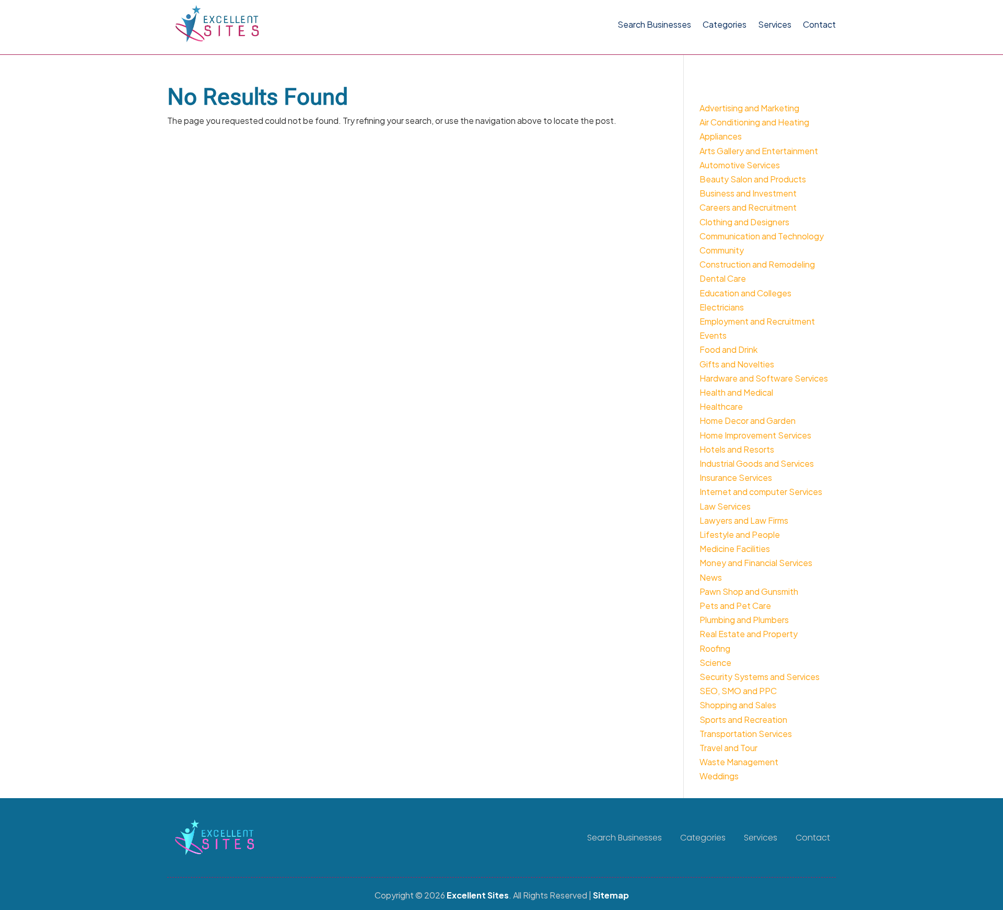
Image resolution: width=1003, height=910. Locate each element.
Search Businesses (654, 24)
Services (774, 24)
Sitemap (611, 895)
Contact (819, 24)
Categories (725, 24)
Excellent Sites (478, 895)
